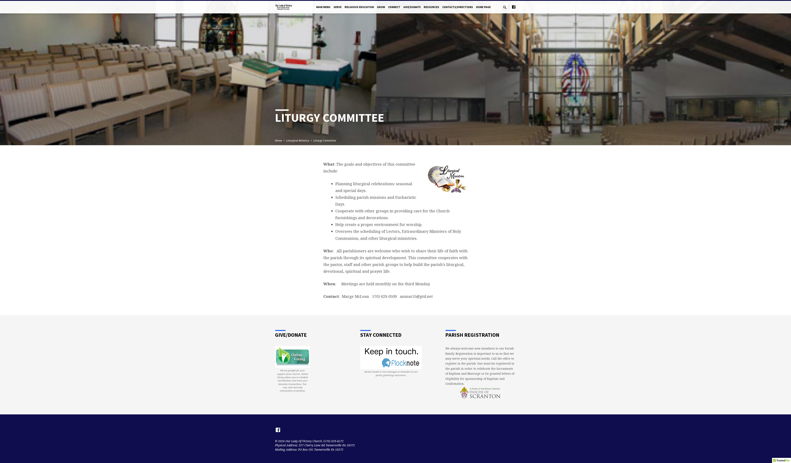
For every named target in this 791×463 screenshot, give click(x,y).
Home (278, 140)
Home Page (483, 7)
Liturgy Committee (324, 140)
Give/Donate (412, 7)
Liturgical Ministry (297, 140)
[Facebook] (513, 7)
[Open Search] (505, 7)
